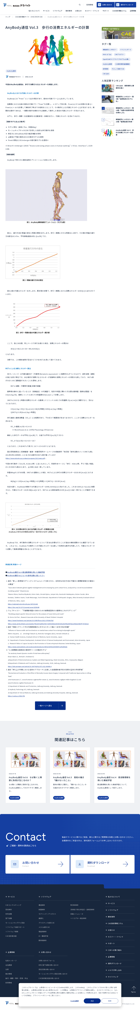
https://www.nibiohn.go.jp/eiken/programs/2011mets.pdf (25, 458)
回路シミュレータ (76, 914)
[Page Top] (136, 1006)
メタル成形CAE (44, 927)
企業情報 (133, 11)
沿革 (7, 969)
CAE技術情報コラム (119, 11)
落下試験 (8, 918)
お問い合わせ (107, 5)
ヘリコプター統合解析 (78, 918)
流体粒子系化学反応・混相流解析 (82, 909)
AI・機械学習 (43, 936)
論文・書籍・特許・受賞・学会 (16, 978)
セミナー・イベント (92, 11)
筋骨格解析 (43, 940)
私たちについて (34, 11)
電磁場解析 (43, 931)
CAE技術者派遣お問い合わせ (49, 978)
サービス (46, 11)
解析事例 (69, 11)
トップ (7, 17)
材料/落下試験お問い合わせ (49, 965)
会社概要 (8, 965)
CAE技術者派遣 (11, 936)
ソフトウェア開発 (11, 931)
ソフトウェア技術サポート (15, 927)
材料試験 (8, 914)
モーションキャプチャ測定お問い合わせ (53, 974)
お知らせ (78, 11)
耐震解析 (42, 909)
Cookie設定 (74, 1001)
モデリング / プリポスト (47, 914)
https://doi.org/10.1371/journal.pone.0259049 (23, 607)
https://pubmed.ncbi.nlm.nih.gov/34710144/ (23, 604)
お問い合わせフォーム (47, 960)
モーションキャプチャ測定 (15, 923)
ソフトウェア (57, 11)
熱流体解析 (74, 905)
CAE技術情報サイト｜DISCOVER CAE (29, 17)
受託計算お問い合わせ (47, 969)
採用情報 (89, 5)
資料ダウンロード (127, 5)
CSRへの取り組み (115, 950)
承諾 (92, 1001)
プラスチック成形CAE (47, 923)
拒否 (109, 1001)
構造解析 (42, 905)
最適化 (41, 918)
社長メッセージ (11, 960)
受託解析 (8, 909)
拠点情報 (8, 974)
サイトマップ (113, 977)
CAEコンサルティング (13, 905)
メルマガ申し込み (115, 970)
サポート (106, 11)
